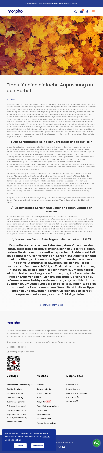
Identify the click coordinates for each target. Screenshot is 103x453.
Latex (39, 397)
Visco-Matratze (21, 200)
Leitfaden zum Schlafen (76, 393)
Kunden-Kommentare (46, 423)
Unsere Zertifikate (14, 422)
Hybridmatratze (36, 200)
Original (40, 385)
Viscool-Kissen (43, 414)
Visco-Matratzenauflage (48, 406)
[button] (76, 12)
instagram (71, 397)
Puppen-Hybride (44, 393)
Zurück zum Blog (53, 304)
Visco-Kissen (65, 200)
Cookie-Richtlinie (14, 389)
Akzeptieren (37, 446)
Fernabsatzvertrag (15, 397)
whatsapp (71, 401)
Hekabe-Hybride (44, 389)
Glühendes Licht (44, 419)
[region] (51, 3)
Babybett (41, 402)
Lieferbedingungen (15, 393)
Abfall (20, 446)
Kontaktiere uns (73, 389)
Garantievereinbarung (17, 410)
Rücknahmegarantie (16, 402)
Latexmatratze (51, 200)
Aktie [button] (12, 99)
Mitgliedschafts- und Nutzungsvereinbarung (17, 416)
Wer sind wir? (72, 385)
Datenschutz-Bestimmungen (20, 385)
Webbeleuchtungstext (16, 406)
